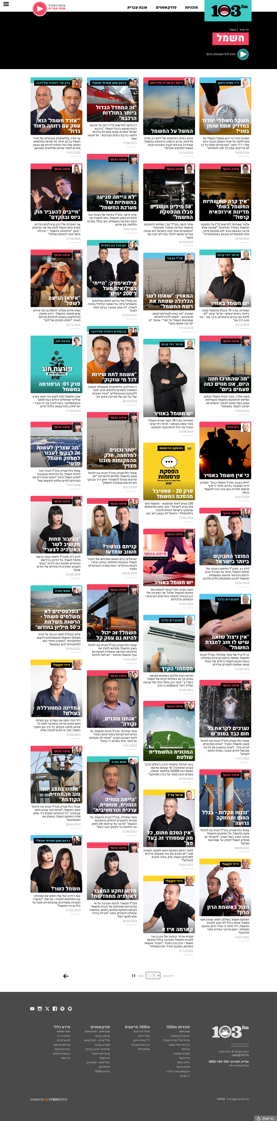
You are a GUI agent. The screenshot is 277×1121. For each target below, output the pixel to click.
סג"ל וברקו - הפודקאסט (97, 1040)
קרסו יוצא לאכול (101, 1053)
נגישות (267, 1118)
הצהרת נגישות (62, 1049)
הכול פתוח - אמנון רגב (98, 1062)
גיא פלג (185, 1049)
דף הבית (244, 30)
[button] (191, 6)
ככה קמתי (104, 1058)
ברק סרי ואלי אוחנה (179, 1044)
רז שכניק (185, 1076)
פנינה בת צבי (183, 1067)
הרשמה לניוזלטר (61, 1053)
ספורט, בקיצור (102, 1044)
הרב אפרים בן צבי (140, 1044)
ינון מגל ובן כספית (180, 1036)
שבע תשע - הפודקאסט (97, 1031)
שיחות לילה (144, 1049)
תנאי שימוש (63, 1031)
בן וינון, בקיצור (102, 1036)
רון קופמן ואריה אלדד (178, 1071)
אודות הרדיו (63, 1036)
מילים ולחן (104, 1067)
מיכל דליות (144, 1036)
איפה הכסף (183, 1062)
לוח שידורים (63, 1040)
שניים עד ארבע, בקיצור (97, 1049)
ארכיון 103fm (102, 1071)
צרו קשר (65, 1058)
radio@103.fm (240, 1055)
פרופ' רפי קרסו (141, 1031)
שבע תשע (184, 1031)
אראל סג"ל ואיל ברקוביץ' (176, 1040)
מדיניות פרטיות (62, 1044)
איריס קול (184, 1058)
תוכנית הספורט (182, 1053)
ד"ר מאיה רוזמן (141, 1040)
